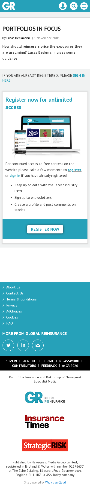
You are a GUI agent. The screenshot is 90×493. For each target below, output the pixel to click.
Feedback (49, 366)
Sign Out (29, 361)
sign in (14, 175)
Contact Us (15, 293)
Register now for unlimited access (38, 103)
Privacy (11, 305)
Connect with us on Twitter (8, 345)
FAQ (9, 323)
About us (13, 287)
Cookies (12, 317)
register (74, 169)
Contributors (24, 366)
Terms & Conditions (21, 299)
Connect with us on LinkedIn (23, 345)
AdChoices (14, 311)
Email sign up (38, 345)
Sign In (11, 361)
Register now (45, 229)
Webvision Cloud (55, 482)
